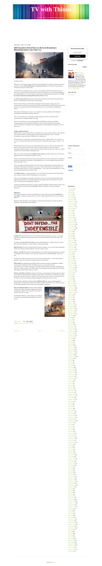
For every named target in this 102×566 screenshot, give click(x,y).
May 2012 (70, 492)
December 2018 (71, 351)
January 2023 (71, 263)
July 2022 (70, 274)
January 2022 (71, 285)
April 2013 (70, 472)
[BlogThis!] (28, 321)
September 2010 (71, 528)
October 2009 (71, 547)
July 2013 (70, 467)
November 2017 (71, 374)
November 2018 (71, 353)
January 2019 (71, 349)
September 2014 (71, 442)
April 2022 (70, 280)
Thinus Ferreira (80, 73)
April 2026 (70, 196)
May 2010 (70, 535)
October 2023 (71, 247)
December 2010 (71, 522)
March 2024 (70, 238)
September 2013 (71, 463)
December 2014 (71, 437)
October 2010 (71, 526)
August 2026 (71, 188)
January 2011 (71, 521)
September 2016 (71, 399)
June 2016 (70, 404)
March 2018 (70, 367)
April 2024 (70, 237)
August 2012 (71, 487)
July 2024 (70, 231)
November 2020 (71, 310)
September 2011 (71, 506)
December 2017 (71, 372)
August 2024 (71, 230)
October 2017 (71, 376)
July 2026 (70, 190)
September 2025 (71, 206)
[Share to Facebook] (30, 321)
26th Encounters (21, 323)
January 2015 (71, 435)
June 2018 (70, 362)
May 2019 (70, 342)
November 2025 (71, 203)
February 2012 (71, 497)
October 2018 (71, 355)
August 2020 (71, 315)
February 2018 (71, 369)
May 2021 (70, 299)
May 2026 (70, 194)
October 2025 (71, 205)
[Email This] (26, 321)
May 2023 (70, 256)
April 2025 (70, 215)
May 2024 (70, 235)
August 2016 (71, 401)
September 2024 (71, 228)
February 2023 (71, 262)
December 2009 (71, 544)
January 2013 (71, 478)
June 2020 (70, 319)
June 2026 (70, 192)
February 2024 (71, 240)
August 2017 (71, 379)
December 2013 (71, 458)
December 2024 (71, 222)
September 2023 (71, 249)
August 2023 (71, 251)
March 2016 (70, 410)
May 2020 (70, 321)
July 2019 (70, 338)
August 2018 (71, 358)
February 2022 (71, 283)
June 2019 (70, 340)
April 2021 (70, 301)
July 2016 (70, 403)
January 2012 (71, 499)
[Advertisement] (51, 31)
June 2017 (70, 383)
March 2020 (70, 324)
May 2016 (70, 406)
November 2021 (71, 288)
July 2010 (70, 531)
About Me (72, 94)
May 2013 (70, 471)
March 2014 (70, 453)
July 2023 (70, 253)
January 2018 (71, 371)
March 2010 (70, 538)
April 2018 (70, 365)
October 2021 (71, 290)
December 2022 (71, 265)
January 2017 (71, 392)
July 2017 (70, 381)
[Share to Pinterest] (32, 321)
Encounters (26, 323)
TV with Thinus (51, 9)
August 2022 (71, 272)
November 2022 (71, 267)
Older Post (62, 330)
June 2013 (70, 469)
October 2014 (71, 440)
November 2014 (71, 438)
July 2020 (70, 317)
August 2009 (71, 551)
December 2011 (71, 501)
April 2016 (70, 408)
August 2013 (71, 465)
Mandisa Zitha (32, 323)
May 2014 (70, 449)
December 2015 (71, 415)
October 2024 (71, 226)
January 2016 (71, 413)
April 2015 (70, 429)
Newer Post (16, 330)
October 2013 (71, 462)
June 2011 (70, 512)
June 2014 (70, 447)
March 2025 (70, 217)
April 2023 (70, 258)
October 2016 (71, 397)
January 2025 (71, 221)
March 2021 (70, 303)
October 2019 (71, 333)
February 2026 (71, 199)
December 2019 (71, 330)
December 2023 (71, 244)
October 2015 (71, 419)
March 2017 (70, 388)
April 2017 (70, 387)
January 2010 (71, 542)
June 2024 (70, 233)
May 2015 (70, 428)
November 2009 (71, 545)
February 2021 (71, 305)
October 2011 (71, 504)
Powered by (74, 60)
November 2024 (71, 224)
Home (39, 330)
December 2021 (71, 287)
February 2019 (71, 347)
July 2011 (70, 510)
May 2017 (70, 385)
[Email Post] (24, 321)
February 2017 (71, 390)
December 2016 (71, 394)
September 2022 (71, 271)
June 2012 (70, 490)
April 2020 (70, 322)
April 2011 (70, 515)
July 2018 (70, 360)
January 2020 (71, 328)
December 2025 (71, 201)
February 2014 (71, 455)
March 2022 (70, 281)
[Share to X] (29, 321)
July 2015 (70, 424)
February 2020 (71, 326)
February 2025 (71, 219)
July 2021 (70, 296)
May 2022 (70, 278)
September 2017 (71, 378)
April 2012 (70, 494)
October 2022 (71, 269)
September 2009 (71, 549)
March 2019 (70, 346)
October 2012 (71, 483)
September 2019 (71, 335)
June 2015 (70, 426)
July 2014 (70, 446)
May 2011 (70, 513)
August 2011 (71, 508)
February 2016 (71, 412)
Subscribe (77, 56)
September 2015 (71, 421)
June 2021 (70, 297)
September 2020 (71, 313)
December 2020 (71, 308)
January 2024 (71, 242)
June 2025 (70, 212)
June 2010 (70, 533)
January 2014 (71, 456)
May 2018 (70, 363)
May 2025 (70, 213)
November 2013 (71, 460)
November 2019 (71, 331)
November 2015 (71, 417)
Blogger (53, 562)
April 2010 (70, 537)
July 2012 (70, 488)
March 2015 (70, 431)
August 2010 (71, 529)
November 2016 (71, 396)
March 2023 (70, 260)
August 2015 (71, 422)
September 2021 (71, 292)
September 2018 (71, 356)
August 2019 (71, 337)
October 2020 (71, 312)
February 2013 (71, 476)
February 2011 (71, 519)
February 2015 (71, 433)
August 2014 (71, 444)
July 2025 (70, 210)
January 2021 (71, 306)
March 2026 (70, 197)
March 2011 (70, 517)
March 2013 (70, 474)
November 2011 (71, 503)
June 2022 (70, 276)
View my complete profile (73, 88)
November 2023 (71, 246)
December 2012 (71, 479)
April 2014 (70, 451)
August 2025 (71, 208)
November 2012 (71, 481)
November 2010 (71, 524)
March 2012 (70, 496)
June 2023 (70, 255)
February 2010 (71, 540)
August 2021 (71, 294)
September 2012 (71, 485)
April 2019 (70, 344)
